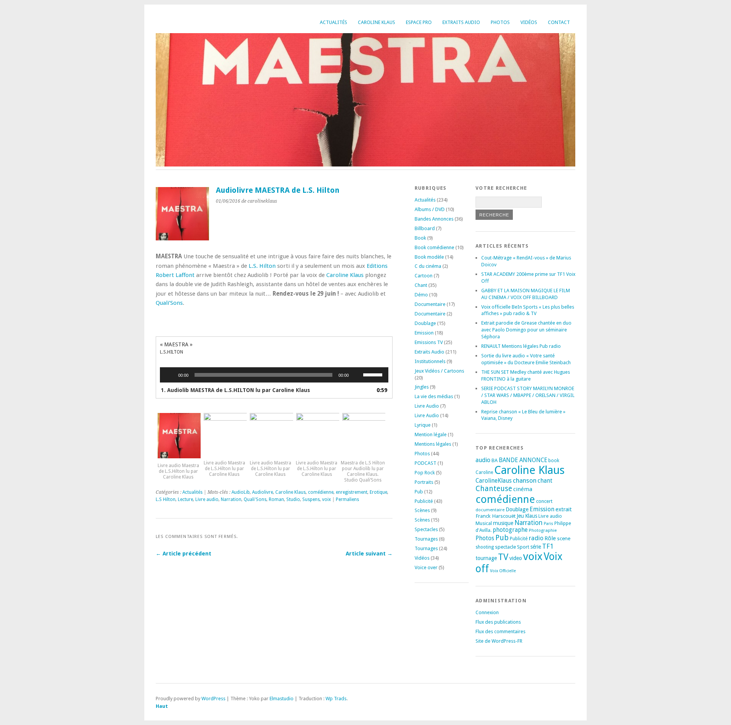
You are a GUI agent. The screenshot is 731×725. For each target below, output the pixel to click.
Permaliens (347, 499)
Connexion (487, 612)
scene (563, 538)
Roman (276, 499)
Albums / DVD (430, 209)
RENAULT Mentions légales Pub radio (521, 346)
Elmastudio (282, 698)
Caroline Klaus (376, 22)
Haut (162, 706)
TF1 (548, 546)
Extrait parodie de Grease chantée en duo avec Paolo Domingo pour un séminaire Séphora (526, 329)
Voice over (426, 567)
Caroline (484, 472)
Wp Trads (336, 698)
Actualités (333, 22)
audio (483, 460)
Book (420, 238)
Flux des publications (498, 622)
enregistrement (351, 492)
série (535, 547)
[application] (274, 375)
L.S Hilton (166, 499)
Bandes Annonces (434, 219)
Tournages (426, 539)
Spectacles (426, 529)
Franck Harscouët (496, 516)
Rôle (550, 538)
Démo (421, 295)
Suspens (311, 499)
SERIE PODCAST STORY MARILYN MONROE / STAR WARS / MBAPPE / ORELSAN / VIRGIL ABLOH (528, 395)
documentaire (490, 509)
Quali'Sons (255, 499)
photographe (510, 530)
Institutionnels (430, 361)
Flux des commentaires (500, 631)
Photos (500, 22)
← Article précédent (183, 554)
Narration (231, 499)
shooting (485, 547)
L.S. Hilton (262, 265)
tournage (486, 558)
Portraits (424, 482)
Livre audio (207, 499)
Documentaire (430, 304)
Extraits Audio (461, 22)
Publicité (424, 501)
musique (503, 523)
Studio (293, 499)
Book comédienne (434, 247)
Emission (424, 333)
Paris (548, 523)
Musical (484, 523)
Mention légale (431, 434)
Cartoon (424, 275)
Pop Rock (425, 472)
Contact (559, 22)
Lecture (185, 499)
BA (495, 460)
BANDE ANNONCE (523, 460)
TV (503, 557)
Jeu (520, 516)
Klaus (531, 516)
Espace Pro (419, 22)
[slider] (374, 374)
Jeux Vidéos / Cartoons (439, 371)
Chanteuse (494, 488)
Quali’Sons (169, 302)
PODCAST (425, 463)
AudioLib (240, 492)
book (553, 460)
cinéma (522, 489)
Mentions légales (433, 444)
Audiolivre (262, 492)
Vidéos (528, 22)
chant (545, 480)
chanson (524, 480)
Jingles (422, 387)
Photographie (543, 530)
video (515, 558)
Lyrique (423, 425)
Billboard (425, 228)
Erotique (378, 492)
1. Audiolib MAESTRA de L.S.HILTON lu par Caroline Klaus (235, 390)
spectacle (505, 547)
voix (326, 499)
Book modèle (429, 257)
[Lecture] (170, 375)
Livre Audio (427, 406)
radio (536, 538)
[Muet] (357, 375)
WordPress (213, 698)
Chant (421, 285)
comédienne (321, 492)
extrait (563, 509)
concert (544, 501)
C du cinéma (428, 266)
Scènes (422, 510)
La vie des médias (434, 396)
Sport (523, 547)
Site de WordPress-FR (499, 641)
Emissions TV (429, 342)
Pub (419, 492)
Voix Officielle (503, 570)
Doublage (425, 323)
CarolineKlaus (494, 480)
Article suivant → (369, 554)
